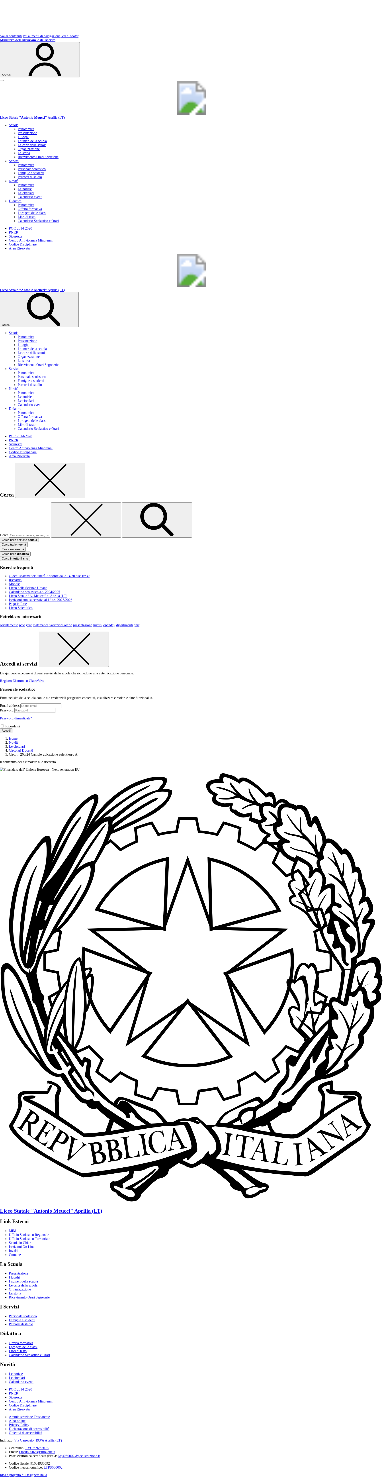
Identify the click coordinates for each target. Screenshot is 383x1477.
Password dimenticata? (16, 718)
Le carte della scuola (32, 145)
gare (29, 625)
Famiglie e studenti (31, 173)
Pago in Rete (18, 604)
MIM (12, 1231)
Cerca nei (13, 549)
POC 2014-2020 (20, 228)
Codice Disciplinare (23, 244)
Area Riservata (19, 248)
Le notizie (25, 189)
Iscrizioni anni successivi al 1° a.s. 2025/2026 (40, 600)
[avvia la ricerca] (157, 520)
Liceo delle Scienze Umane (28, 588)
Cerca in (15, 558)
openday (109, 625)
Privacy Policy (19, 1425)
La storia (24, 153)
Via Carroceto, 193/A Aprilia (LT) (38, 1440)
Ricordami (12, 726)
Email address (10, 705)
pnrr (136, 625)
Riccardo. (15, 580)
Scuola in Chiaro (20, 1243)
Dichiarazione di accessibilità (29, 1429)
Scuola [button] (13, 125)
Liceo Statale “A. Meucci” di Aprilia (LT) (38, 596)
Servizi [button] (14, 161)
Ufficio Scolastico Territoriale (29, 1239)
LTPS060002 (53, 1467)
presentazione (82, 625)
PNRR (13, 232)
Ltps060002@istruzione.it (37, 1452)
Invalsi (97, 625)
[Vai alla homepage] (191, 113)
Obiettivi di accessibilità (25, 1433)
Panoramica (26, 129)
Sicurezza (15, 236)
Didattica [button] (15, 201)
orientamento (9, 625)
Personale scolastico (32, 169)
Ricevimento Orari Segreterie (38, 157)
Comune (15, 1255)
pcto (22, 625)
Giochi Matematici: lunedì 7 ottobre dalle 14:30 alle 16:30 (49, 576)
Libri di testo (26, 217)
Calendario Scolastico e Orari (38, 221)
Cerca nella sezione (19, 540)
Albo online (17, 1421)
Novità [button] (13, 181)
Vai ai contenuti (11, 36)
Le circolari (26, 193)
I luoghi (23, 137)
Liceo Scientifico (21, 608)
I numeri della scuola (32, 141)
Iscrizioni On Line (21, 1247)
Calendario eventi (30, 197)
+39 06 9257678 (37, 1448)
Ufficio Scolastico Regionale (29, 1235)
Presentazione (27, 133)
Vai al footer (69, 36)
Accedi (6, 730)
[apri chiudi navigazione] (2, 80)
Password (7, 710)
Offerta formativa (30, 209)
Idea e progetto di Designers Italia (23, 1475)
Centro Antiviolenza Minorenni (31, 240)
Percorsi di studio (30, 177)
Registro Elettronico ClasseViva (22, 681)
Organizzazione (29, 149)
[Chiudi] (50, 480)
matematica (41, 625)
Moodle (14, 584)
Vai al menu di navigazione (42, 36)
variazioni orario (60, 625)
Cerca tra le (14, 544)
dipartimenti (124, 625)
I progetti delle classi (32, 213)
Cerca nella (15, 554)
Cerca (4, 535)
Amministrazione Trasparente (29, 1417)
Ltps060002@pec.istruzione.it (79, 1456)
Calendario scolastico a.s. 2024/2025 (34, 592)
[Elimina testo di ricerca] (86, 520)
